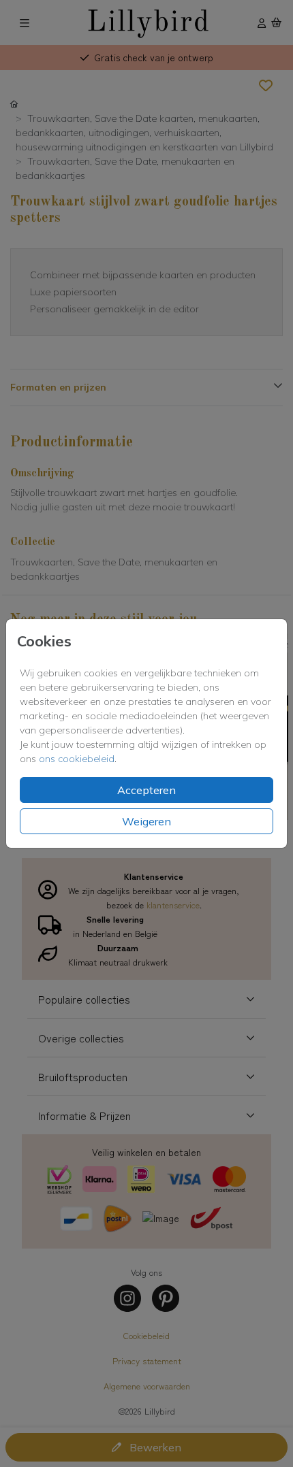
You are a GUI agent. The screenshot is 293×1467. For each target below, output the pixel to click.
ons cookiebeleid (76, 759)
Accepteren (146, 790)
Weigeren (146, 821)
